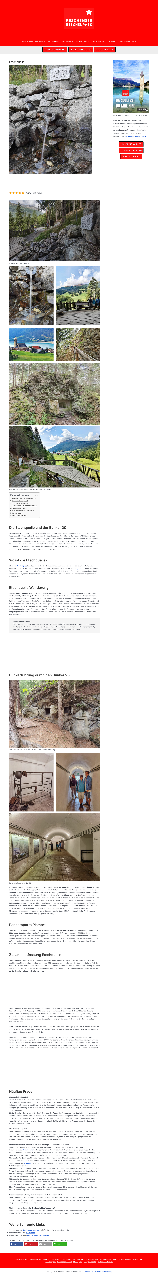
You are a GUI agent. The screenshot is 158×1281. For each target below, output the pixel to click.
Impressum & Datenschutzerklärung (98, 1272)
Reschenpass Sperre (128, 41)
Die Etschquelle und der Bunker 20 (24, 498)
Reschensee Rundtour (31, 1230)
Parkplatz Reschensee (133, 1259)
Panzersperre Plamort (19, 508)
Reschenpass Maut (64, 1262)
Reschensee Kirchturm (71, 1259)
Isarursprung (28, 1150)
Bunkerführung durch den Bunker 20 (24, 506)
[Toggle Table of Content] (35, 495)
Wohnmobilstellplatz (105, 1262)
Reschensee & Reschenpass (38, 1235)
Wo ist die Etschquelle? (20, 501)
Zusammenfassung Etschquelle (23, 510)
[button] (72, 41)
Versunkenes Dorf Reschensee (112, 1259)
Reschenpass (81, 41)
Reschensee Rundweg (89, 1259)
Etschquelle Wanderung (20, 503)
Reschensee (66, 41)
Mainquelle (28, 1163)
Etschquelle (112, 41)
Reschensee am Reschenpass (33, 41)
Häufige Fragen (17, 513)
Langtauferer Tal (98, 41)
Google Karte (79, 569)
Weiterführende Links (19, 515)
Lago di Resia (53, 41)
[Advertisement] (48, 184)
